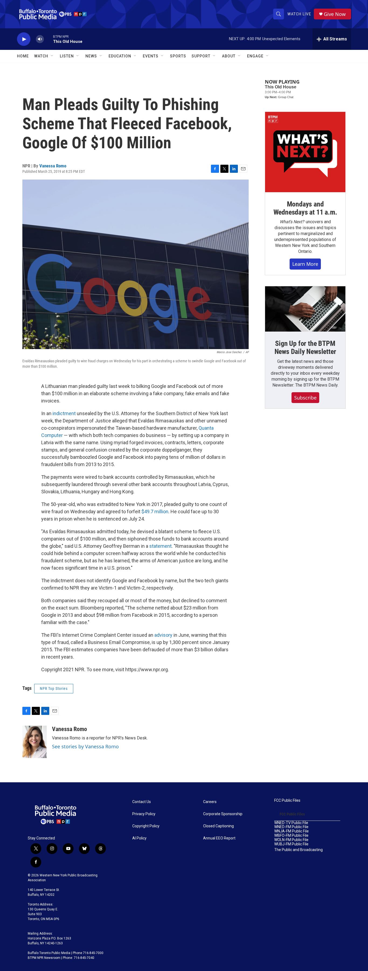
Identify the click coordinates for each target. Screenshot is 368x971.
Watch (41, 56)
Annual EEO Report (219, 838)
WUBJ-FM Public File (291, 844)
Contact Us (141, 802)
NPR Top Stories (54, 688)
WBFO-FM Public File (291, 836)
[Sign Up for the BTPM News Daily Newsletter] (305, 309)
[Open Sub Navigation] (52, 56)
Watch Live (299, 14)
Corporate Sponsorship (222, 814)
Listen (67, 56)
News (91, 56)
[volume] (39, 39)
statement (160, 546)
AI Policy (139, 838)
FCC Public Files (287, 800)
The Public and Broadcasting (298, 850)
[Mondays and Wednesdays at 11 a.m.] (305, 152)
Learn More (305, 264)
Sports (178, 56)
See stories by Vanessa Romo (85, 746)
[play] (23, 39)
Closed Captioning (218, 826)
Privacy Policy (143, 814)
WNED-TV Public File (291, 823)
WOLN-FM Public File (291, 840)
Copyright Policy (145, 826)
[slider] (48, 39)
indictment (65, 413)
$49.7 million (154, 511)
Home (23, 56)
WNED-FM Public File (291, 827)
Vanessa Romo (52, 165)
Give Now (335, 14)
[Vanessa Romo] (34, 742)
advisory (163, 635)
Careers (210, 802)
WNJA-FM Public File (291, 831)
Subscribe (305, 397)
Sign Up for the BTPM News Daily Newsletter (305, 347)
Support (201, 56)
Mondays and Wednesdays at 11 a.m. (305, 208)
